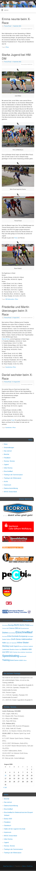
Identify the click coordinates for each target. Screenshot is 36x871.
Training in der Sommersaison (13, 474)
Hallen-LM (8, 642)
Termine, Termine (9, 461)
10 (5, 775)
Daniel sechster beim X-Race (17, 376)
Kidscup (21, 646)
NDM (3, 652)
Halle (4, 643)
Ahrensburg (5, 625)
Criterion (12, 628)
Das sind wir (8, 451)
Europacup (23, 636)
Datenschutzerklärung (11, 488)
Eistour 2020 (8, 818)
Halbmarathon (26, 639)
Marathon (12, 649)
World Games (14, 660)
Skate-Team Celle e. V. (15, 4)
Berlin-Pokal (24, 625)
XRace (7, 47)
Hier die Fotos (6, 339)
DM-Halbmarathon (10, 299)
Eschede (15, 636)
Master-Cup (18, 649)
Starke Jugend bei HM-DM (16, 56)
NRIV (7, 652)
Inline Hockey (8, 468)
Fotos (15, 238)
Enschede (4, 636)
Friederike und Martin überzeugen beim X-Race (15, 310)
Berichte (6, 454)
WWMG (21, 660)
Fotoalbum (7, 457)
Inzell (11, 646)
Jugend (6, 464)
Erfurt (9, 636)
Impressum (7, 485)
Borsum (31, 625)
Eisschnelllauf (8, 471)
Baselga (11, 625)
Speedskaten (9, 427)
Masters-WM (27, 649)
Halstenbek (14, 642)
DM (16, 628)
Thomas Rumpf (7, 26)
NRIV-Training (13, 652)
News (6, 444)
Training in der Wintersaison (12, 478)
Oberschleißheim (22, 652)
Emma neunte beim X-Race (16, 21)
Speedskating (9, 367)
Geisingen (30, 636)
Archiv (6, 481)
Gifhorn (9, 639)
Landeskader (5, 649)
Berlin (16, 625)
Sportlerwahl (22, 656)
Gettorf (4, 639)
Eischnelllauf (11, 633)
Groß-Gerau (16, 639)
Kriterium (25, 646)
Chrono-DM (5, 628)
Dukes (5, 632)
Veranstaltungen (9, 447)
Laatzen (30, 646)
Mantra (24, 866)
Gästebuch (7, 825)
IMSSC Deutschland (10, 491)
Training (6, 660)
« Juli (5, 787)
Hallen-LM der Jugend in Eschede (14, 829)
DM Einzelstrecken (23, 628)
